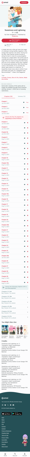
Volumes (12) (21, 96)
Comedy (4, 77)
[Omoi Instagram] (2, 405)
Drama (9, 77)
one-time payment (10, 288)
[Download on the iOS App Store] (6, 413)
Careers (4, 444)
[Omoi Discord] (13, 405)
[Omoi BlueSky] (5, 405)
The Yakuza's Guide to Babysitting (19, 337)
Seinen (21, 77)
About (3, 422)
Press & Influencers (6, 431)
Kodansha (15, 36)
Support (4, 428)
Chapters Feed (5, 433)
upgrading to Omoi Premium (13, 118)
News (3, 419)
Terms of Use (5, 435)
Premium (24, 2)
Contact (4, 426)
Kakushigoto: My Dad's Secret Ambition (5, 337)
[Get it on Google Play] (17, 413)
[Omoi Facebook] (11, 405)
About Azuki (5, 446)
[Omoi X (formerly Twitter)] (8, 405)
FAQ (3, 424)
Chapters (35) (8, 96)
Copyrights (4, 439)
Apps (3, 417)
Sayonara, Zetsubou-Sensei (11, 337)
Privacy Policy (5, 437)
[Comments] (23, 102)
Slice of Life (15, 77)
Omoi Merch (5, 442)
